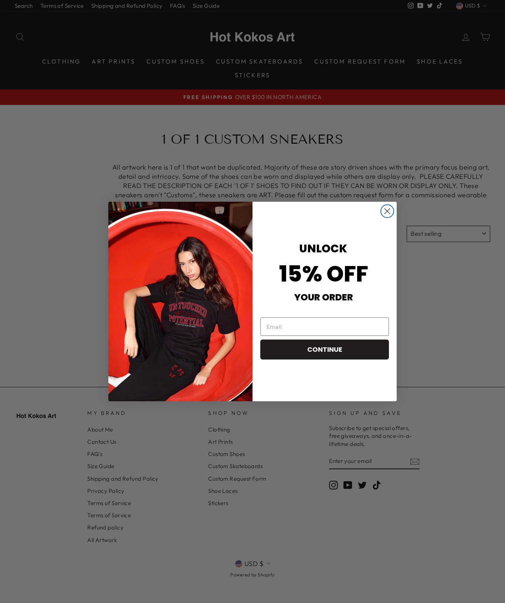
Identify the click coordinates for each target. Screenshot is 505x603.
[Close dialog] (387, 211)
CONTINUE (324, 349)
